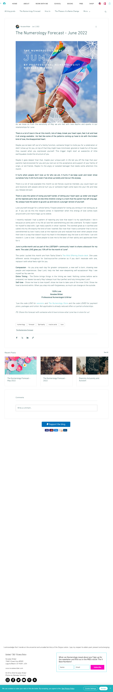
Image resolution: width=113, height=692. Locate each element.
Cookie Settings (90, 688)
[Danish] (104, 3)
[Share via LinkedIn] (27, 338)
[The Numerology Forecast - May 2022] (21, 366)
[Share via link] (33, 338)
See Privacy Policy (68, 688)
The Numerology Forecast (30, 11)
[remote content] (95, 316)
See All (106, 352)
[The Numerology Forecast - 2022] (57, 366)
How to (47, 11)
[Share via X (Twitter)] (22, 338)
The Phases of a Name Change (67, 11)
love (62, 325)
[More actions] (96, 26)
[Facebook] (13, 680)
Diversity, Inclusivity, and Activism (89, 379)
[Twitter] (18, 680)
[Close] (110, 688)
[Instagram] (8, 680)
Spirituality (41, 325)
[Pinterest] (29, 680)
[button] (110, 3)
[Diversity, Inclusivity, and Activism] (92, 366)
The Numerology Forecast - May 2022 (18, 379)
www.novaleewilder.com (14, 668)
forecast (31, 325)
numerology (21, 325)
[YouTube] (24, 680)
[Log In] (4, 4)
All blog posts (10, 11)
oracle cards (53, 325)
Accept (103, 688)
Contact (8, 654)
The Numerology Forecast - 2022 (54, 379)
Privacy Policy (21, 654)
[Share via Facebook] (17, 338)
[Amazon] (35, 680)
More (86, 11)
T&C (13, 654)
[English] (99, 3)
